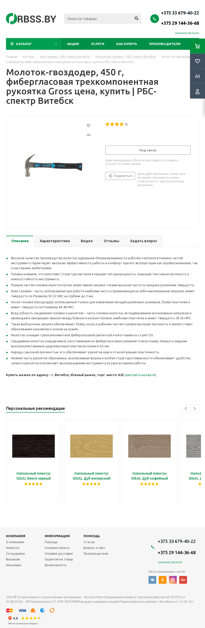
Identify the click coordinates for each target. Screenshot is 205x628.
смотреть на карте (140, 375)
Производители (164, 44)
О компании (15, 542)
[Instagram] (173, 580)
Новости (12, 547)
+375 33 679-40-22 (180, 17)
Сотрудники (15, 553)
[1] (107, 124)
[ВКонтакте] (152, 580)
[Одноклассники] (162, 580)
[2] (112, 124)
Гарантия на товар (59, 559)
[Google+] (183, 580)
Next (194, 409)
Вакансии (13, 559)
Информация (57, 536)
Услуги (97, 44)
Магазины (13, 565)
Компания (15, 536)
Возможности (55, 565)
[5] (126, 124)
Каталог (24, 44)
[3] (117, 124)
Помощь (92, 536)
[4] (122, 124)
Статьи (89, 542)
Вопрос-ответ (95, 547)
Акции (73, 44)
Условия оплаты (57, 547)
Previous (186, 409)
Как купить (126, 44)
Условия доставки (59, 553)
